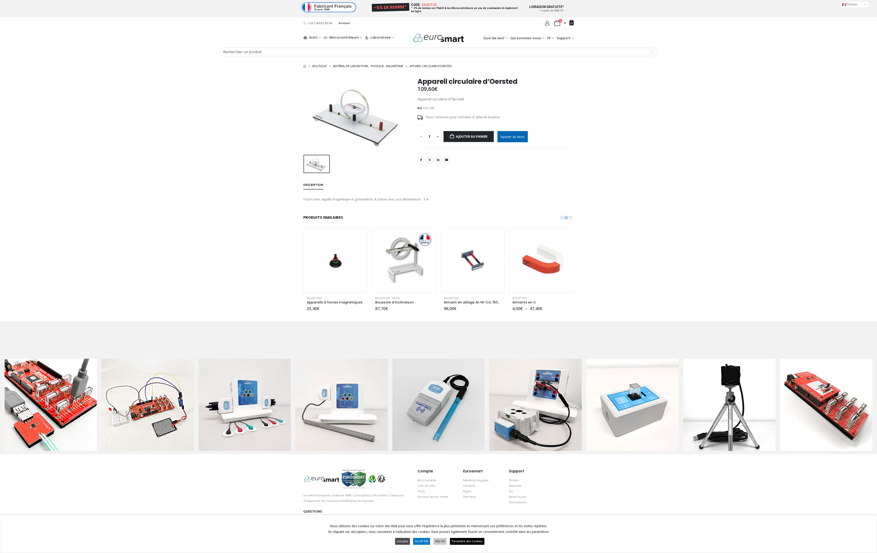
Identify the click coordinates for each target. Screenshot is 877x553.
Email (446, 159)
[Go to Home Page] (304, 66)
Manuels (515, 486)
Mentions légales (476, 480)
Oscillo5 (469, 486)
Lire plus (402, 541)
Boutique (344, 23)
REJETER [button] (440, 541)
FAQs (421, 491)
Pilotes (514, 480)
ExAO (313, 37)
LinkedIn (438, 159)
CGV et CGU (426, 486)
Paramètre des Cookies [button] (467, 541)
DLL (511, 491)
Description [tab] (313, 185)
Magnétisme (314, 298)
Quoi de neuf (494, 38)
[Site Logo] (438, 38)
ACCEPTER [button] (421, 541)
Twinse (327, 298)
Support (564, 38)
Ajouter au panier (471, 136)
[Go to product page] (336, 260)
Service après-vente (432, 497)
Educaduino (518, 502)
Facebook (421, 159)
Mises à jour (517, 497)
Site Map (469, 497)
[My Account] (547, 23)
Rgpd (467, 491)
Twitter (429, 159)
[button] (562, 217)
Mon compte (426, 480)
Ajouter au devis (513, 136)
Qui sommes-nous (525, 38)
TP (549, 38)
